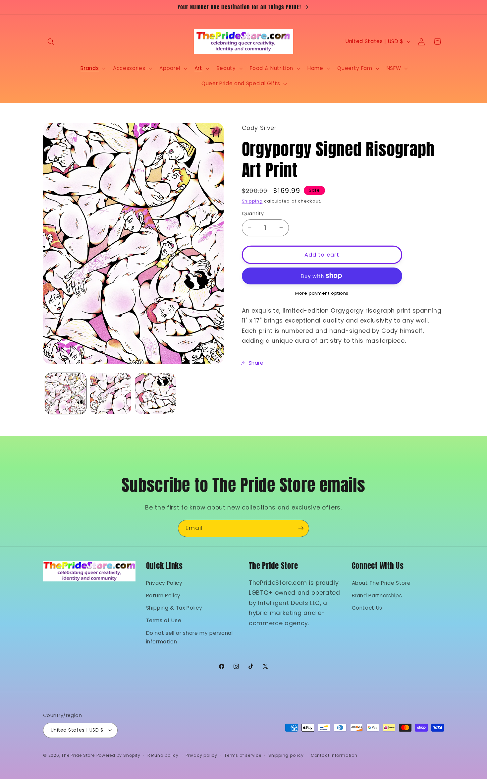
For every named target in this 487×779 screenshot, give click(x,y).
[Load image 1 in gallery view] (65, 393)
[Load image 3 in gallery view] (155, 393)
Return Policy (163, 595)
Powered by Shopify (118, 755)
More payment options (322, 293)
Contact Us (367, 607)
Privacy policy (201, 755)
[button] (51, 41)
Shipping (252, 201)
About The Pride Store (381, 582)
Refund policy (163, 755)
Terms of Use (164, 620)
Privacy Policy (164, 582)
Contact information (334, 755)
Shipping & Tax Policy (174, 607)
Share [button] (256, 362)
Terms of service (242, 755)
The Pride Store (78, 755)
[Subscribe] (301, 528)
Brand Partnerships (377, 595)
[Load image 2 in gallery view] (110, 393)
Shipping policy (286, 755)
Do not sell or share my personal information (189, 637)
